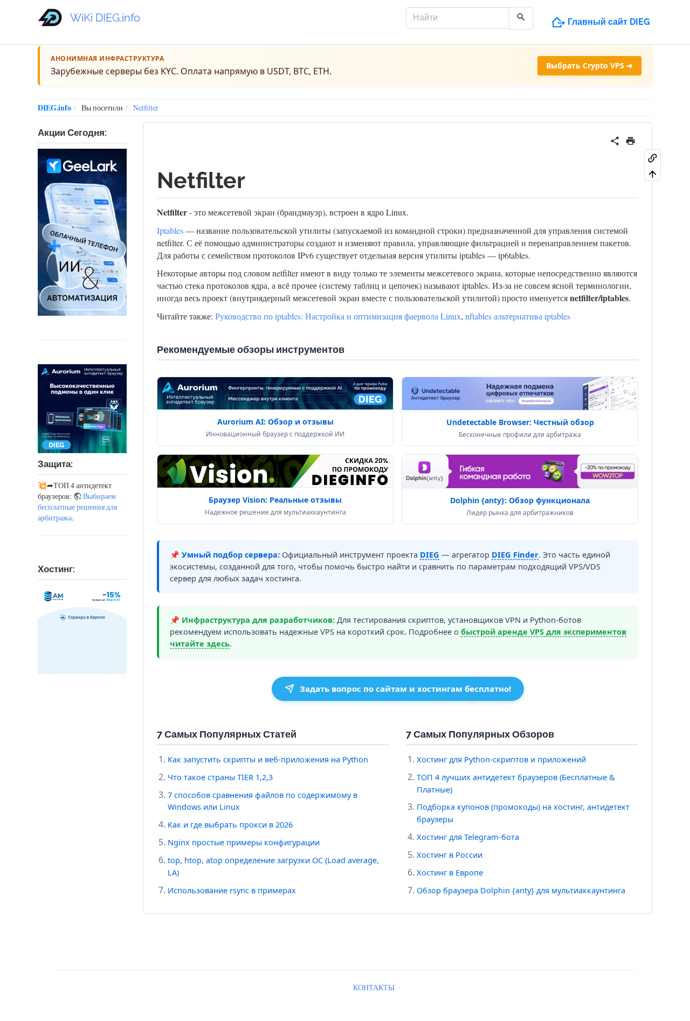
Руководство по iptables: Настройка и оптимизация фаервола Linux (338, 316)
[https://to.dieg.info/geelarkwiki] (82, 232)
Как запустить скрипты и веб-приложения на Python (268, 759)
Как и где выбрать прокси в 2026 (230, 824)
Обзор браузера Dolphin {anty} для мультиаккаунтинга (521, 890)
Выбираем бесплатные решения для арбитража (77, 507)
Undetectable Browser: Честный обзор (520, 422)
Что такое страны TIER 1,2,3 (220, 777)
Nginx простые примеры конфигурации (244, 842)
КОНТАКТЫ (374, 987)
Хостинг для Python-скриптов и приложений (501, 759)
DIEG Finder (515, 554)
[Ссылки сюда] (652, 157)
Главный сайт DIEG (609, 22)
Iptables (170, 230)
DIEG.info (54, 107)
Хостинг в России (449, 854)
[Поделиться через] (615, 139)
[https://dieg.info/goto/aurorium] (82, 408)
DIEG (429, 554)
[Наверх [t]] (652, 173)
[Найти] (521, 18)
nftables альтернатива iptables (517, 316)
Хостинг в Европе (450, 872)
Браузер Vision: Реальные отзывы (275, 500)
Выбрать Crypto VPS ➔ (589, 65)
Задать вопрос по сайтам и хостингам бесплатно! (405, 688)
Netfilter (145, 107)
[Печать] (630, 139)
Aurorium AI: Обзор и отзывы (275, 421)
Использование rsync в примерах (232, 890)
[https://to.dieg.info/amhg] (82, 629)
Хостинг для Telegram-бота (468, 836)
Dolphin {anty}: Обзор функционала (520, 500)
